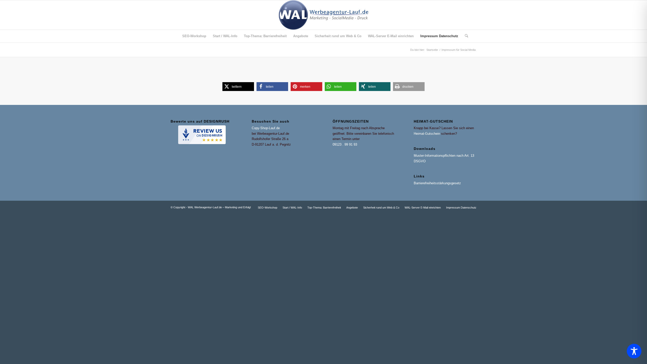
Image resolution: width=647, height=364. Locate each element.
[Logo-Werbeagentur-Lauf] (323, 15)
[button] (238, 86)
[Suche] (464, 36)
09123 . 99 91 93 (345, 144)
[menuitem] (194, 36)
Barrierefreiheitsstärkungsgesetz (437, 183)
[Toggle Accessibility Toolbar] (634, 351)
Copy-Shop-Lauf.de (266, 128)
